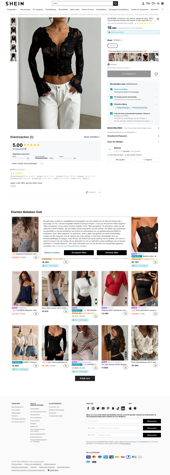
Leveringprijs (34, 409)
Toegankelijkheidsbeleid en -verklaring (38, 440)
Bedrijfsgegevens (17, 407)
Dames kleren (34, 14)
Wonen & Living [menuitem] (88, 9)
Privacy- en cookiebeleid (139, 442)
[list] (106, 408)
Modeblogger (16, 413)
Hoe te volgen (35, 421)
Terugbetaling (35, 415)
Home (12, 14)
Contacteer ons (54, 407)
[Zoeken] (115, 3)
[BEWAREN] (156, 74)
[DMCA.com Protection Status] (94, 462)
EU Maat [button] (117, 40)
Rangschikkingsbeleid (37, 434)
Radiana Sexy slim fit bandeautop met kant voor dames (145, 256)
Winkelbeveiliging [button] (120, 104)
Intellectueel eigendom (47, 467)
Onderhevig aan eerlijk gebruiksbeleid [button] (127, 99)
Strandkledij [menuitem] (63, 9)
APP (130, 403)
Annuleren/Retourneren (38, 412)
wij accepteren (93, 452)
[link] (148, 3)
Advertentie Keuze (63, 467)
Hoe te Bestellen (35, 418)
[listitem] (112, 57)
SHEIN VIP (34, 427)
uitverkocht (129, 74)
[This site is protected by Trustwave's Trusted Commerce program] (88, 462)
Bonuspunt (52, 413)
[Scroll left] (160, 9)
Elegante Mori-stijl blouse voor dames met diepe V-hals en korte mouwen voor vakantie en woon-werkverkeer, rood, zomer (115, 310)
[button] (158, 3)
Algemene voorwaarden (20, 467)
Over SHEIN (16, 410)
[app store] (130, 409)
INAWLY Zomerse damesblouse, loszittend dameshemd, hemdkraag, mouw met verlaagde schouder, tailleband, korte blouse (25, 362)
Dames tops (64, 14)
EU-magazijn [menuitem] (38, 9)
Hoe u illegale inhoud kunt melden (37, 430)
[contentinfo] (123, 456)
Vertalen (13, 186)
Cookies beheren (50, 464)
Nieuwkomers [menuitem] (25, 9)
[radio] (112, 46)
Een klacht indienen (18, 422)
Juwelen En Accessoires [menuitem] (139, 9)
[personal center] (143, 3)
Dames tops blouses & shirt (49, 14)
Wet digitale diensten (19, 419)
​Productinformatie (36, 437)
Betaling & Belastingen (56, 410)
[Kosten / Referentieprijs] (117, 28)
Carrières (15, 416)
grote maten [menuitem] (74, 9)
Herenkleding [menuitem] (101, 9)
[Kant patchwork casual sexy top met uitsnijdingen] (144, 288)
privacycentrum (125, 443)
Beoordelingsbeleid (18, 149)
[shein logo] (15, 3)
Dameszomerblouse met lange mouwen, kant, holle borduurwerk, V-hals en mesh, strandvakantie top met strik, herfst (25, 254)
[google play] (135, 409)
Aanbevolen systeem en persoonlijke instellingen (28, 470)
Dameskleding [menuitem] (50, 9)
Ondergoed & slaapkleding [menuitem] (119, 9)
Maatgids (33, 424)
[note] (50, 265)
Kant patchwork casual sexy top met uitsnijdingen (145, 310)
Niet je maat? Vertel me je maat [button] (118, 68)
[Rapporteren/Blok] (99, 192)
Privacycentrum (17, 464)
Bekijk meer (85, 378)
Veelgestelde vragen (56, 416)
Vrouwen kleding (22, 14)
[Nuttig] (87, 192)
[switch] (40, 163)
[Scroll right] (163, 9)
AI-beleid (33, 467)
